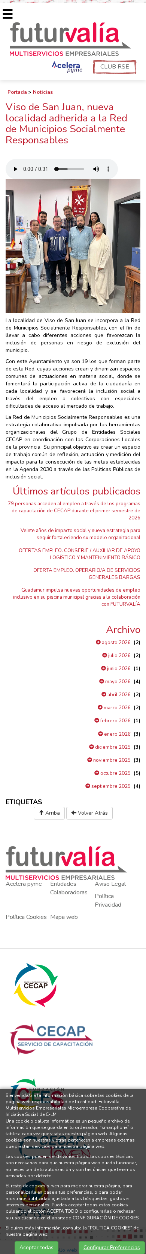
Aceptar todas (36, 1247)
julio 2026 (119, 655)
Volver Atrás (92, 813)
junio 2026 (118, 668)
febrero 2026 (115, 720)
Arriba (52, 813)
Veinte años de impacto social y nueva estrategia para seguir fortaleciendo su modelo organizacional (80, 534)
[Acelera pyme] (66, 68)
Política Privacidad (108, 900)
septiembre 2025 (110, 786)
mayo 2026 (117, 681)
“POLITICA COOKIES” (110, 1228)
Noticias (43, 92)
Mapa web (64, 917)
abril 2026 (118, 694)
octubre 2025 (115, 773)
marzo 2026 (117, 707)
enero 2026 (117, 734)
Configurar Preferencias (111, 1247)
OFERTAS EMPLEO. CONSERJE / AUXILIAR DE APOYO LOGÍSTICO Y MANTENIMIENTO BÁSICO (79, 554)
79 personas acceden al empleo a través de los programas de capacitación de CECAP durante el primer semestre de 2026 (74, 510)
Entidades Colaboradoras (69, 888)
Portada (17, 92)
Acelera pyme (24, 884)
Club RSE (114, 67)
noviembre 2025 (111, 760)
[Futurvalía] (73, 38)
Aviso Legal (110, 884)
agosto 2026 (116, 642)
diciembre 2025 (112, 747)
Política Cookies (26, 917)
